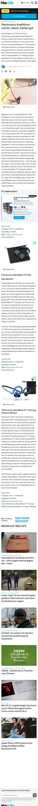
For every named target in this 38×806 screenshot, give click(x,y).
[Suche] (32, 3)
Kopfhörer (26, 518)
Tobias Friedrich (13, 66)
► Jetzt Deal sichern (19, 16)
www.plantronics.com (14, 234)
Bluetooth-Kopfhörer (22, 521)
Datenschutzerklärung (6, 801)
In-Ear (18, 518)
